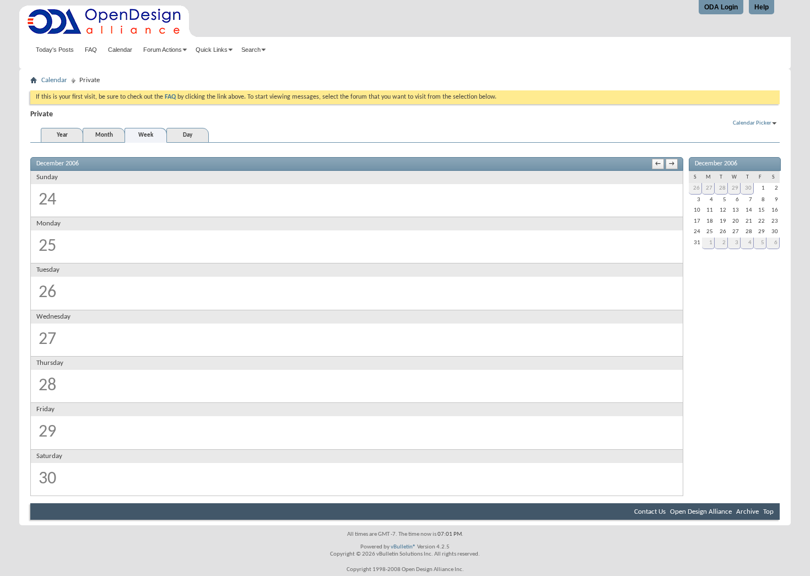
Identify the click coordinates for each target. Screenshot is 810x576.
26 (696, 188)
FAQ (91, 49)
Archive (747, 511)
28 (722, 188)
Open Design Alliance (701, 511)
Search (251, 49)
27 (709, 188)
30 (748, 188)
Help (761, 7)
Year (62, 135)
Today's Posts (55, 49)
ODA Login (721, 7)
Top (768, 511)
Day (187, 135)
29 (735, 188)
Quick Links (212, 49)
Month (104, 135)
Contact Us (650, 511)
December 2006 (716, 163)
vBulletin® (403, 547)
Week (145, 135)
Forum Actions (162, 49)
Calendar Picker (752, 123)
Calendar (120, 49)
